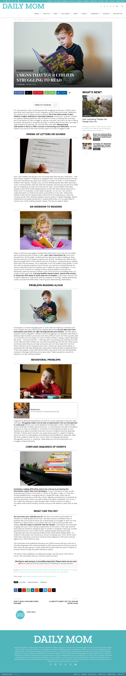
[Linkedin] (32, 590)
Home (15, 19)
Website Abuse (111, 674)
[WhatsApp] (28, 590)
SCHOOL (31, 70)
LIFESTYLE (46, 14)
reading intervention (33, 582)
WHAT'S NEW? (92, 92)
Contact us (120, 674)
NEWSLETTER (93, 1)
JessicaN (40, 576)
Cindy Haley (21, 84)
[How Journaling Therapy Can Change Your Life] (97, 106)
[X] (15, 1)
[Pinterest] (9, 1)
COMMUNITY (95, 14)
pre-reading (22, 582)
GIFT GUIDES (57, 1)
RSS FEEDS (101, 1)
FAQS (106, 1)
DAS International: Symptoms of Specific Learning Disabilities (50, 572)
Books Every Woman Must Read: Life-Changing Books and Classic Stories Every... (102, 135)
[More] (70, 93)
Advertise (84, 674)
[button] (122, 6)
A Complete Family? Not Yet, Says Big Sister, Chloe (63, 602)
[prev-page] (83, 153)
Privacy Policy (92, 674)
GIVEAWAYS (65, 1)
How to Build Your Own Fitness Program (26, 602)
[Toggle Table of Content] (54, 105)
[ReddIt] (37, 590)
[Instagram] (6, 1)
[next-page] (86, 153)
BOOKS (96, 139)
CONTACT (112, 1)
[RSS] (12, 1)
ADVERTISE (79, 1)
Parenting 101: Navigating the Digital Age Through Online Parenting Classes (102, 145)
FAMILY (36, 14)
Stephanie (34, 576)
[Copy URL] (54, 590)
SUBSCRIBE (86, 1)
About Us (76, 674)
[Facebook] (3, 1)
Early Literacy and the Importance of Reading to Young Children (47, 563)
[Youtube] (18, 1)
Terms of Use (102, 674)
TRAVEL (83, 14)
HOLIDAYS (106, 14)
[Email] (41, 590)
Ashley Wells (26, 576)
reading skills (43, 582)
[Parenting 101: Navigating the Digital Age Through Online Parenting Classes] (87, 146)
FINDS (55, 14)
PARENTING (24, 70)
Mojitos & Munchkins (50, 576)
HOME (75, 14)
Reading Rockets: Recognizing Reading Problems (33, 569)
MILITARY (50, 1)
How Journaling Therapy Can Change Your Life (94, 120)
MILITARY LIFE (117, 14)
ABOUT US (72, 1)
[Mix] (49, 590)
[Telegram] (45, 590)
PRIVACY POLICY (120, 1)
